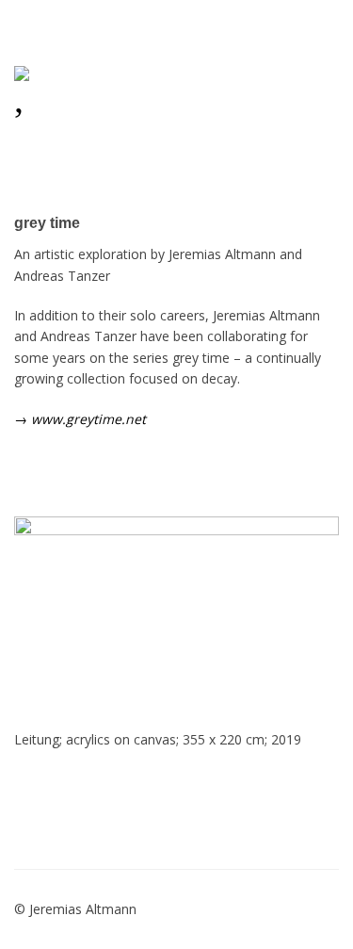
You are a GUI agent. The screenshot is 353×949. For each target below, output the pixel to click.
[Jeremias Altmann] (75, 77)
